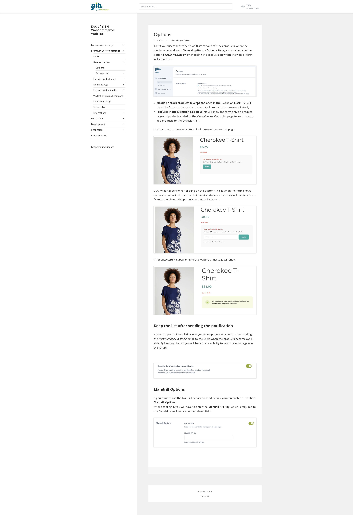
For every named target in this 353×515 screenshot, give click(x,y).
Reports (97, 56)
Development (98, 124)
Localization (97, 118)
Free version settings (102, 45)
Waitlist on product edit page (108, 95)
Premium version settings (105, 50)
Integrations (99, 112)
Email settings (100, 84)
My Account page (102, 101)
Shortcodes (99, 107)
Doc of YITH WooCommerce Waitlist (102, 30)
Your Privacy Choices (42, 505)
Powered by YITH (205, 491)
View (252, 6)
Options (100, 67)
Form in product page (104, 79)
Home (156, 40)
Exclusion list (102, 73)
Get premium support (102, 146)
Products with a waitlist (105, 90)
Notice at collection (12, 505)
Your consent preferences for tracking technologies (37, 511)
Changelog (96, 129)
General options (102, 62)
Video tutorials (98, 135)
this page (227, 116)
